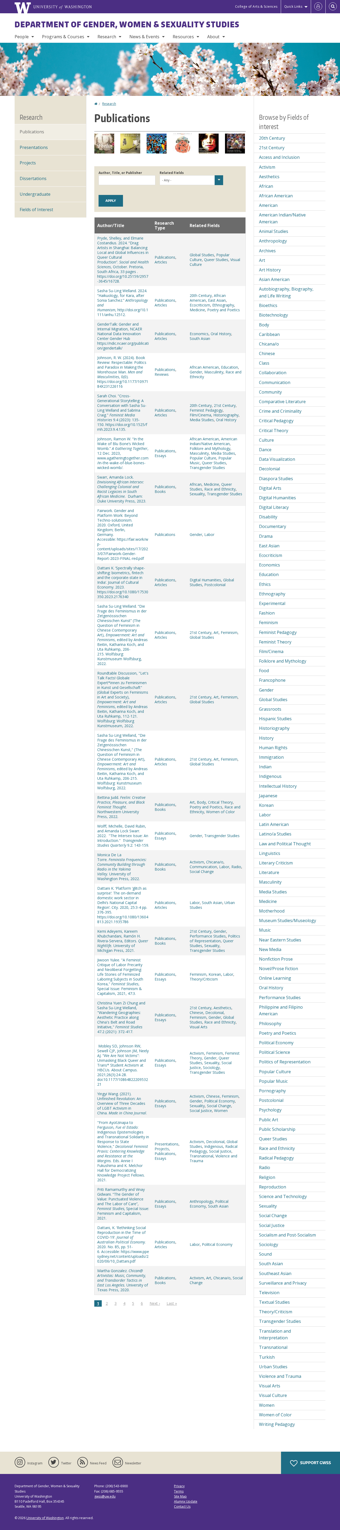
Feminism (229, 632)
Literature (269, 872)
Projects (162, 1148)
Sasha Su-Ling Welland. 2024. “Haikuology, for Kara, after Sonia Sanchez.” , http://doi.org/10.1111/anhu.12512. (122, 302)
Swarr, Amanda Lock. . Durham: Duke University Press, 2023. (121, 489)
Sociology (211, 1067)
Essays (160, 455)
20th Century (201, 295)
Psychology (270, 1110)
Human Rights (273, 748)
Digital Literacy (274, 507)
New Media (270, 949)
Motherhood (271, 911)
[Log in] (318, 6)
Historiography (226, 414)
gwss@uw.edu (105, 1496)
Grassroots (270, 709)
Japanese (268, 796)
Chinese (196, 1012)
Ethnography (223, 305)
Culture (266, 440)
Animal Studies (273, 231)
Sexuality (197, 493)
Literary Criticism (276, 863)
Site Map (180, 1496)
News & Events (144, 37)
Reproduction (272, 1187)
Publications (165, 257)
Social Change (202, 871)
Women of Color (220, 811)
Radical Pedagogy (276, 1158)
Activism (197, 861)
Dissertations (33, 178)
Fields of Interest (36, 209)
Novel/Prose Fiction (278, 968)
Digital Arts (270, 488)
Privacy (179, 1486)
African (196, 484)
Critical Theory (220, 802)
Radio (236, 866)
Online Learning (275, 978)
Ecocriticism (200, 305)
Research (106, 37)
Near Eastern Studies (280, 940)
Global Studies (202, 254)
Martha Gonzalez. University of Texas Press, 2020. (122, 1280)
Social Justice (201, 1110)
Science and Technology (283, 1196)
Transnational (201, 1155)
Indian (265, 767)
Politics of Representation (215, 938)
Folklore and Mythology (210, 448)
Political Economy (219, 1100)
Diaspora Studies (276, 478)
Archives (267, 251)
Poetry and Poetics (223, 309)
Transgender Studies (207, 467)
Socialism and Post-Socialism (287, 1235)
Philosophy (270, 1023)
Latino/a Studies (275, 834)
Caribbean (269, 334)
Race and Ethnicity (220, 489)
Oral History (221, 333)
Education (229, 367)
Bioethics (268, 305)
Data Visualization (277, 459)
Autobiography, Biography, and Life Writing (286, 292)
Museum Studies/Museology (287, 920)
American (268, 205)
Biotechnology (273, 315)
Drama (266, 536)
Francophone (272, 680)
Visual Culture (273, 1395)
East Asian (217, 300)
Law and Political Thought (285, 844)
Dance (265, 450)
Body (201, 802)
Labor (209, 534)
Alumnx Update (185, 1501)
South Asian (200, 338)
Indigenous (213, 1146)
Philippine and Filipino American (281, 1010)
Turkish (267, 1357)
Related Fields (172, 173)
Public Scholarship (277, 1129)
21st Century (225, 405)
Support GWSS (315, 1462)
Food (264, 671)
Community (270, 392)
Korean (215, 974)
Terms (179, 1491)
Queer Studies (216, 259)
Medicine (197, 309)
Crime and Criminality (280, 411)
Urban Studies (273, 1367)
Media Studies (202, 419)
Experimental (272, 603)
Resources (183, 37)
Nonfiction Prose (276, 959)
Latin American (274, 824)
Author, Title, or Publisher (120, 173)
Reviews (162, 374)
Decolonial (214, 1012)
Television (269, 1292)
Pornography (272, 1091)
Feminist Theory (275, 642)
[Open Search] (333, 6)
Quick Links (293, 6)
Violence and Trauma (280, 1376)
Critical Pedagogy (276, 421)
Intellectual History (278, 786)
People (22, 37)
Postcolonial (215, 584)
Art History (270, 270)
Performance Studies (208, 936)
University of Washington (45, 1518)
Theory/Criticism (204, 979)
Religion (267, 1177)
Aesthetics (222, 1007)
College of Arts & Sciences (256, 6)
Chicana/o (214, 861)
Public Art (268, 1120)
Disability (268, 517)
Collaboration (272, 373)
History (266, 738)
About (213, 37)
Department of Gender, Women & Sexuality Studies (127, 24)
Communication (203, 866)
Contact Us (182, 1506)
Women (221, 1110)
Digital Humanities (205, 579)
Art (216, 632)
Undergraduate (35, 194)
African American (204, 367)
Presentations (166, 1144)
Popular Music (273, 1081)
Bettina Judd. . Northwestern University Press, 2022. (121, 807)
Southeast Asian (275, 1273)
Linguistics (269, 853)
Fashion (267, 613)
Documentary (272, 526)
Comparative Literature (282, 401)
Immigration (271, 757)
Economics (199, 333)
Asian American (274, 279)
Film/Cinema (200, 414)
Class (264, 363)
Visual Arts (198, 1026)
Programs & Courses (63, 37)
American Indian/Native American (213, 441)
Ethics (265, 584)
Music (265, 930)
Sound (265, 1254)
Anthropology (201, 1201)
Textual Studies (274, 1302)
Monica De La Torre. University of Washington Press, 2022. (122, 866)
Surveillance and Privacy (283, 1283)
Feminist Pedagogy (206, 410)
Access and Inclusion (279, 157)
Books (160, 491)
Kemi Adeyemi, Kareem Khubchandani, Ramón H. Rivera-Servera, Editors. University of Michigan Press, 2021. (122, 941)
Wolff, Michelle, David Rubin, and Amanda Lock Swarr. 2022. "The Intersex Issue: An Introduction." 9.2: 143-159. (123, 836)
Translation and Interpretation (275, 1334)
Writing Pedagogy (277, 1424)
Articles (161, 262)
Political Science (274, 1052)
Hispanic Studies (275, 719)
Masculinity (213, 371)
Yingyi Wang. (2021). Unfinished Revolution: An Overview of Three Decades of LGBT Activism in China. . (122, 1103)
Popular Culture (203, 458)
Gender (196, 371)
